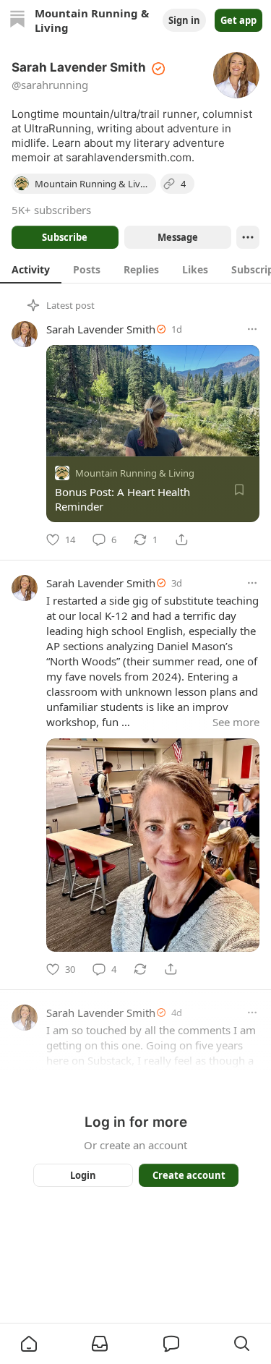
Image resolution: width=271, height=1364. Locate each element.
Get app (238, 20)
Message (177, 237)
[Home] (17, 20)
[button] (28, 1343)
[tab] (30, 269)
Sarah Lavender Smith (100, 329)
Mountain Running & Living (134, 472)
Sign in (184, 20)
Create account (188, 1175)
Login (83, 1175)
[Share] (181, 539)
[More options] (252, 329)
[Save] (239, 489)
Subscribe (64, 237)
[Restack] (140, 969)
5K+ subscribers (51, 210)
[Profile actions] (247, 237)
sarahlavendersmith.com (129, 157)
